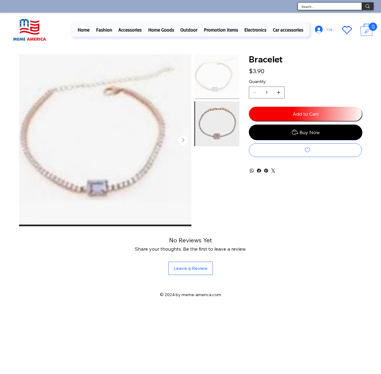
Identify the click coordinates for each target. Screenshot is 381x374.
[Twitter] (273, 171)
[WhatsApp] (252, 171)
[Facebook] (259, 171)
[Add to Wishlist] (305, 150)
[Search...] (367, 6)
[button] (104, 30)
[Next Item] (183, 140)
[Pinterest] (266, 171)
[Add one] (279, 92)
